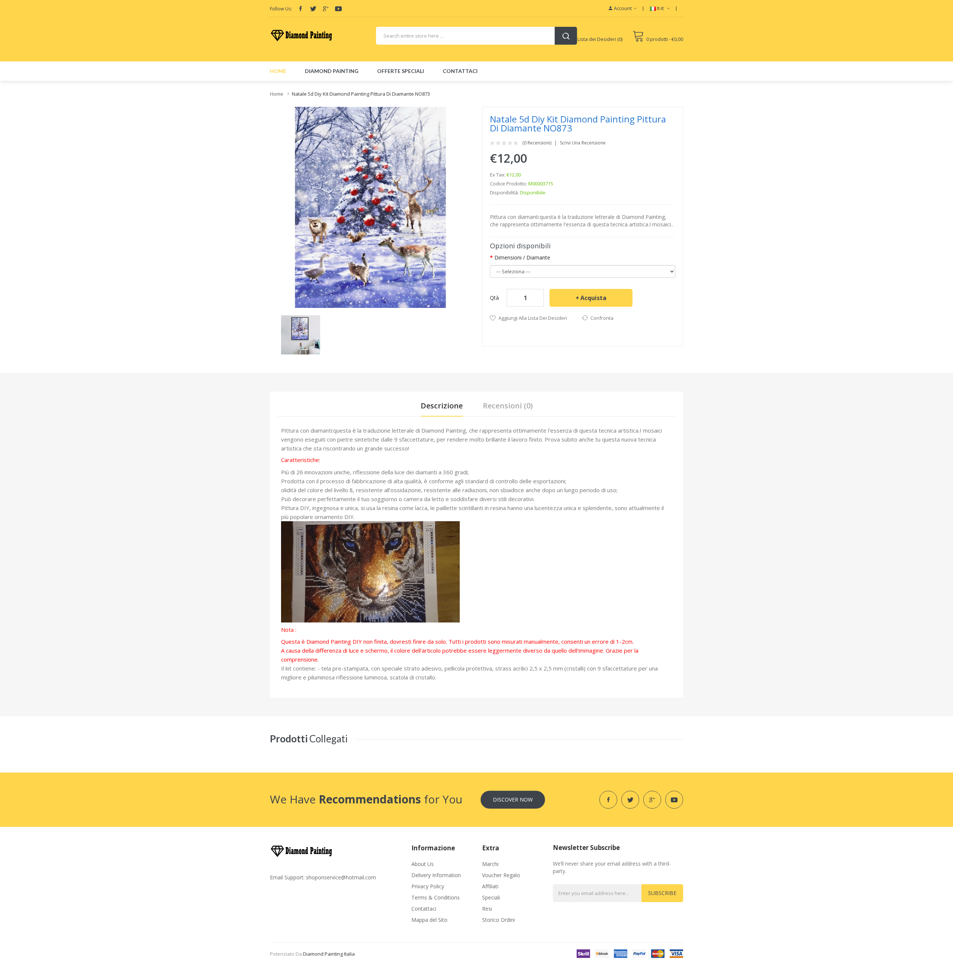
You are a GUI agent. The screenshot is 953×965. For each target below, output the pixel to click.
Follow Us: (281, 8)
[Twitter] (313, 8)
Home (276, 93)
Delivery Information (436, 875)
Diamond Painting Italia (329, 953)
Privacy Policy (427, 886)
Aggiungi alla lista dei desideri (532, 318)
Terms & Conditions (435, 897)
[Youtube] (338, 8)
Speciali (491, 897)
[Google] (325, 8)
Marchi (490, 863)
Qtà (494, 297)
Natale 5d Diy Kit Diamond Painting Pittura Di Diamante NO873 (361, 93)
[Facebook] (300, 8)
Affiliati (490, 886)
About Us (422, 863)
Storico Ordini (498, 919)
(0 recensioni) (536, 143)
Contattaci (423, 908)
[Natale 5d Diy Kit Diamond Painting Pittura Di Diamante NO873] (300, 334)
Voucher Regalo (501, 875)
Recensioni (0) (508, 406)
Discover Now (513, 799)
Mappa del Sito (429, 919)
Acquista (593, 298)
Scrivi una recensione (583, 143)
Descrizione (442, 406)
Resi (487, 908)
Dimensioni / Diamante (522, 257)
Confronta (601, 318)
